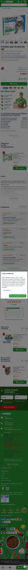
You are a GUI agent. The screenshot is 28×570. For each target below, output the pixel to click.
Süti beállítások (6, 290)
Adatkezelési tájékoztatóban (16, 285)
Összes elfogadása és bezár (18, 296)
